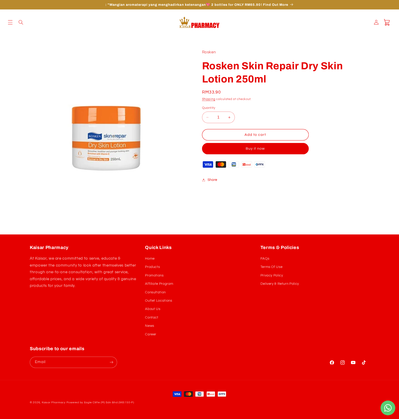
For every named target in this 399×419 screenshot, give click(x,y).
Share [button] (212, 180)
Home (150, 258)
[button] (10, 22)
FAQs (264, 258)
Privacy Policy (271, 275)
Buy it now (255, 149)
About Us (152, 309)
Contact (151, 317)
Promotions (154, 275)
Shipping (208, 99)
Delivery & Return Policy (279, 283)
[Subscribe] (111, 362)
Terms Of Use (271, 267)
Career (150, 334)
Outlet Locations (158, 300)
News (149, 326)
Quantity (208, 107)
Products (152, 267)
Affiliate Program (159, 283)
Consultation (155, 292)
